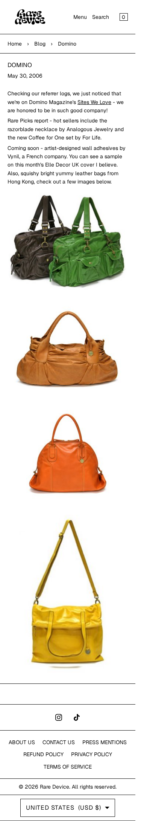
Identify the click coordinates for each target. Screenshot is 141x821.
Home (15, 43)
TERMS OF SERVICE (68, 766)
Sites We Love (94, 102)
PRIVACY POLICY (91, 754)
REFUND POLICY (43, 754)
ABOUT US (22, 742)
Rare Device (54, 786)
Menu (80, 17)
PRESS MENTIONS (104, 742)
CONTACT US (58, 742)
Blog (39, 43)
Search (100, 17)
